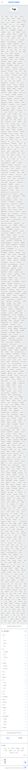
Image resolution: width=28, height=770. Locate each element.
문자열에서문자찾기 (5, 346)
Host (14, 500)
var (6, 463)
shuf (9, 178)
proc (21, 426)
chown (13, 482)
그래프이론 (21, 85)
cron (18, 533)
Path (2, 69)
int (11, 574)
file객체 (8, 244)
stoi (11, 322)
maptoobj (8, 161)
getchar (20, 391)
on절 (14, 303)
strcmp (22, 453)
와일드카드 (10, 586)
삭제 (8, 155)
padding (7, 549)
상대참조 (3, 541)
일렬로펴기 (12, 233)
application (24, 597)
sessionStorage (17, 395)
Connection (4, 508)
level (2, 527)
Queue (25, 122)
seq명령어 (7, 227)
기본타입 (14, 400)
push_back (22, 278)
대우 (16, 535)
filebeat (10, 102)
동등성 (9, 92)
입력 (8, 584)
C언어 (11, 16)
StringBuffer (4, 570)
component (9, 537)
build (13, 613)
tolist (2, 227)
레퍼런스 (3, 149)
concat (23, 512)
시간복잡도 (3, 32)
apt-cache (16, 435)
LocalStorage (13, 471)
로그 (8, 157)
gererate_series (5, 192)
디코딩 (16, 139)
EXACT (18, 430)
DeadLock (22, 480)
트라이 (22, 151)
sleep (23, 77)
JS (15, 660)
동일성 (24, 486)
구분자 (12, 79)
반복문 (2, 51)
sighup (24, 256)
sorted (14, 391)
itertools (13, 108)
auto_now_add (17, 176)
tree (24, 541)
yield (18, 597)
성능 (14, 605)
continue (3, 572)
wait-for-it (24, 211)
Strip (24, 114)
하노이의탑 (3, 348)
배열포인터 (13, 486)
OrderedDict (15, 424)
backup (23, 595)
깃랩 (7, 369)
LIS (12, 426)
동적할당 (22, 580)
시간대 (18, 605)
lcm (8, 106)
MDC (22, 398)
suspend (12, 369)
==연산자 (14, 315)
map (10, 24)
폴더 (2, 597)
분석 (15, 713)
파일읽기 (20, 120)
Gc (5, 38)
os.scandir (15, 198)
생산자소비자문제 (22, 318)
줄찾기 (14, 163)
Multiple (16, 118)
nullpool (3, 164)
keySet (20, 209)
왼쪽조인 (19, 303)
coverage (3, 274)
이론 (15, 688)
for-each (3, 529)
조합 (2, 568)
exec (25, 420)
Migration (15, 589)
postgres (8, 36)
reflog (2, 244)
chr (10, 381)
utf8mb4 (8, 420)
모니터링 (3, 588)
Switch (18, 155)
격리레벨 (3, 85)
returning (17, 459)
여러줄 (11, 396)
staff (13, 529)
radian (8, 580)
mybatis (8, 26)
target (25, 586)
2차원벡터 (3, 283)
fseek (10, 389)
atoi (20, 519)
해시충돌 (20, 88)
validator (15, 474)
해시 (8, 541)
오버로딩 (22, 131)
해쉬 (13, 437)
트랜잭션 (20, 492)
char (19, 572)
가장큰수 (11, 280)
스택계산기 (9, 260)
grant (7, 471)
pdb (9, 445)
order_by (16, 246)
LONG (10, 597)
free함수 (3, 295)
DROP (15, 537)
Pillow (2, 36)
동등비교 (20, 276)
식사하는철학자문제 (5, 297)
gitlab (15, 61)
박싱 (2, 404)
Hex (14, 615)
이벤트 (11, 619)
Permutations (4, 377)
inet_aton (12, 262)
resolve (6, 404)
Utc (12, 584)
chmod (17, 496)
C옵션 (22, 170)
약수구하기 (15, 334)
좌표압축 (3, 86)
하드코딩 (3, 106)
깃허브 (7, 486)
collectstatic (17, 223)
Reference (3, 141)
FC (5, 623)
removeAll (18, 369)
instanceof (3, 455)
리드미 (23, 467)
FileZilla (17, 588)
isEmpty (11, 356)
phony (2, 383)
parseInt (3, 151)
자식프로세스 (4, 202)
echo (2, 609)
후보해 (2, 246)
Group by (3, 560)
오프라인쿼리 (9, 241)
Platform (17, 603)
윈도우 (12, 40)
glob (22, 272)
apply (15, 586)
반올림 (20, 537)
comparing (16, 242)
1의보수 (25, 400)
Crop (7, 476)
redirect (13, 135)
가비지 (15, 478)
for (1, 611)
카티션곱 (10, 328)
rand (6, 558)
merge (25, 75)
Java (2, 16)
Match (12, 531)
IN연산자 (22, 424)
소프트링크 (24, 301)
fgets (18, 124)
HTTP (24, 578)
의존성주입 (3, 395)
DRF (12, 352)
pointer (7, 531)
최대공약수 (3, 46)
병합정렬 (23, 496)
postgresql (23, 20)
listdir (2, 379)
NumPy (23, 44)
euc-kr (10, 455)
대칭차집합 (23, 260)
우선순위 (12, 527)
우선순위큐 (21, 40)
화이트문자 (12, 221)
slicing (14, 420)
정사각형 (3, 500)
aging (2, 471)
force (25, 492)
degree (2, 580)
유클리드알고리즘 (18, 326)
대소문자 (8, 116)
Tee (17, 527)
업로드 (10, 601)
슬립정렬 (22, 330)
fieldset (3, 533)
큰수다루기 (3, 276)
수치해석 (19, 482)
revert (10, 410)
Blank (18, 476)
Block (11, 547)
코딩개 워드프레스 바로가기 (14, 626)
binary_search (13, 344)
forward (16, 461)
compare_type (4, 172)
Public (2, 137)
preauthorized (4, 217)
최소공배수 (3, 114)
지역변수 (17, 570)
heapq (23, 252)
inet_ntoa (3, 363)
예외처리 (7, 591)
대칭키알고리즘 (4, 166)
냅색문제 (16, 350)
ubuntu (8, 613)
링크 (18, 623)
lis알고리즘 (3, 264)
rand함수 (3, 365)
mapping (12, 504)
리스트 (6, 53)
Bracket (24, 469)
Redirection (10, 459)
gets (20, 584)
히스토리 (25, 525)
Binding (3, 552)
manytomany (21, 207)
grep (14, 28)
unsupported (21, 383)
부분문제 (10, 278)
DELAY (9, 621)
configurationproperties (15, 239)
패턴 (2, 619)
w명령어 (3, 235)
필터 (11, 556)
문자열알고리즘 (4, 322)
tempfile (15, 235)
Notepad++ (17, 53)
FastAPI (13, 22)
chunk (2, 480)
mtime (7, 168)
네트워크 (23, 619)
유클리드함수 (4, 272)
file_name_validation (6, 200)
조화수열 (16, 322)
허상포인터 (11, 252)
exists (9, 465)
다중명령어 (10, 184)
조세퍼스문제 (4, 332)
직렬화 (14, 562)
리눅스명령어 (13, 30)
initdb (22, 172)
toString (13, 124)
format (11, 133)
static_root (19, 174)
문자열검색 (20, 346)
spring (2, 22)
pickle (14, 387)
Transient (14, 506)
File (18, 564)
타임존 (8, 469)
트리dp (2, 241)
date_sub (9, 453)
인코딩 (7, 40)
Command (18, 541)
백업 (11, 593)
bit (7, 145)
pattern (3, 155)
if (16, 79)
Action (2, 139)
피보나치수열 (20, 529)
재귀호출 (15, 114)
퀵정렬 (14, 63)
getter (13, 515)
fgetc (2, 467)
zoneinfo (15, 194)
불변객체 (3, 42)
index (15, 49)
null (18, 83)
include (14, 560)
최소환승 (9, 235)
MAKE (24, 51)
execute (3, 451)
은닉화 (23, 515)
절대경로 (3, 65)
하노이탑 (12, 467)
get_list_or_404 (15, 192)
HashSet (20, 46)
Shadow (11, 570)
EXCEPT (14, 385)
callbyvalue (3, 416)
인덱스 (22, 147)
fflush (19, 406)
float (14, 572)
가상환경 (20, 418)
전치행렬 (18, 467)
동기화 (12, 51)
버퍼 (2, 535)
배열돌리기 (17, 55)
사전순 (19, 217)
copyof (18, 289)
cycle (15, 601)
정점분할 (23, 242)
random (16, 48)
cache (24, 482)
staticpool (20, 163)
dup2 (2, 426)
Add (10, 523)
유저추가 (13, 256)
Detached (15, 439)
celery (20, 471)
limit (22, 588)
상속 (6, 605)
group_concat (4, 513)
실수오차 (23, 57)
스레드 (2, 40)
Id (15, 599)
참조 (11, 120)
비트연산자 (7, 67)
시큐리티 (21, 116)
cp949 (19, 422)
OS (1, 24)
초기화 (2, 153)
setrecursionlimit (17, 219)
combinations (14, 412)
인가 (22, 149)
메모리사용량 (9, 480)
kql (22, 180)
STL (22, 28)
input (16, 584)
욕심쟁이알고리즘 (19, 309)
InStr (14, 508)
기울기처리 (3, 209)
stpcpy (16, 280)
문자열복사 (10, 90)
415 (8, 496)
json (25, 591)
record (2, 578)
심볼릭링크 (9, 118)
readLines (17, 356)
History (6, 615)
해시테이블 (14, 488)
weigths (3, 205)
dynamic (24, 535)
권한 (13, 32)
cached (2, 418)
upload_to (18, 168)
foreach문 (9, 375)
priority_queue (9, 342)
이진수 (6, 527)
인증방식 (3, 391)
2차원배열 (21, 59)
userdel (3, 420)
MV (16, 617)
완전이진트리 (17, 301)
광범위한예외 (4, 211)
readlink (19, 256)
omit (10, 225)
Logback (16, 432)
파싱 (6, 81)
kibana (10, 61)
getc (9, 276)
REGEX (14, 677)
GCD (25, 110)
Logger (19, 566)
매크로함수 (10, 416)
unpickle (9, 176)
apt (2, 562)
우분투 (11, 53)
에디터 (14, 593)
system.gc (3, 258)
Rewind (12, 490)
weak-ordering (11, 299)
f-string (15, 85)
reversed (15, 365)
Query (8, 151)
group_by (3, 359)
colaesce (17, 184)
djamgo (11, 186)
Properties (14, 143)
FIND (25, 36)
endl (24, 377)
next (16, 591)
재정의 (10, 449)
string (13, 20)
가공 (2, 582)
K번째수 (15, 92)
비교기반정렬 (12, 332)
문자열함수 (20, 30)
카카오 (7, 607)
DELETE (13, 582)
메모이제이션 (4, 104)
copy (2, 558)
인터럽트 (18, 490)
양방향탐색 (3, 90)
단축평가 (7, 352)
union (15, 149)
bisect (19, 359)
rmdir (8, 367)
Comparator (15, 402)
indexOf (13, 129)
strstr (14, 381)
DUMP (18, 508)
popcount (3, 213)
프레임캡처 (3, 215)
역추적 (21, 408)
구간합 (2, 342)
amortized (9, 86)
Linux (7, 22)
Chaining (9, 447)
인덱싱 (12, 545)
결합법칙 (16, 408)
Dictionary (7, 69)
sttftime (3, 176)
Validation (11, 137)
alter (10, 508)
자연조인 (15, 295)
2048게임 (17, 404)
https (8, 533)
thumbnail (10, 492)
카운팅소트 (16, 260)
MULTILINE (3, 285)
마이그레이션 (8, 589)
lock (2, 591)
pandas (7, 379)
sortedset (12, 172)
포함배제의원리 (22, 287)
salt (7, 523)
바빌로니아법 (23, 297)
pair (26, 473)
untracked (18, 166)
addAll (8, 371)
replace (23, 153)
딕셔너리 (21, 112)
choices (3, 98)
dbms (8, 506)
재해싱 (10, 320)
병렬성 (14, 88)
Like (17, 613)
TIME (5, 621)
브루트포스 (9, 498)
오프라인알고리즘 (18, 241)
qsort (10, 334)
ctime (15, 100)
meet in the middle (5, 281)
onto (15, 396)
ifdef (20, 365)
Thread (18, 26)
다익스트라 (14, 69)
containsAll (15, 371)
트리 (20, 49)
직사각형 (10, 100)
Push (2, 576)
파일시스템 (3, 550)
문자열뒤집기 (15, 244)
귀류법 (6, 120)
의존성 (25, 584)
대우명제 (25, 348)
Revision (21, 474)
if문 (25, 143)
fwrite (2, 504)
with (10, 81)
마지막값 (23, 227)
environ (21, 200)
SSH (18, 135)
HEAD (12, 77)
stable (17, 57)
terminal (3, 584)
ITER (23, 508)
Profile (20, 157)
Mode (16, 547)
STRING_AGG (4, 170)
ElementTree (17, 283)
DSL (25, 500)
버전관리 (13, 502)
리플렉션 (3, 457)
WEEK (7, 153)
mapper (19, 457)
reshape (10, 326)
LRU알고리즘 (22, 317)
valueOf (8, 129)
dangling (18, 252)
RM (1, 517)
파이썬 (6, 16)
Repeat (9, 521)
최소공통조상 (4, 280)
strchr (18, 445)
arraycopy (16, 398)
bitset (20, 114)
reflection (9, 149)
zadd (18, 172)
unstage (25, 166)
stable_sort (4, 96)
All (6, 609)
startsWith (3, 61)
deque (22, 98)
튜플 (2, 67)
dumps (14, 207)
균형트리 (16, 86)
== (18, 521)
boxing (2, 486)
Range (24, 49)
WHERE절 (9, 305)
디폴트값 (17, 188)
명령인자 (22, 402)
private (16, 133)
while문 (13, 451)
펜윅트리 (19, 233)
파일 (14, 81)
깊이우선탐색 (4, 410)
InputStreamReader (6, 566)
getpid (8, 287)
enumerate (24, 510)
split (8, 79)
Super (23, 609)
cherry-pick (23, 361)
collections (17, 98)
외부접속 (3, 422)
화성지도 (14, 276)
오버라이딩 (24, 603)
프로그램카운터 (15, 281)
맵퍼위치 (3, 219)
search (20, 143)
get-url (25, 233)
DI (5, 576)
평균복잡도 (11, 57)
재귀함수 (19, 469)
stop (5, 517)
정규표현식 (19, 36)
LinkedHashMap (5, 110)
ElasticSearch (22, 69)
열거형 (8, 451)
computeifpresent (5, 231)
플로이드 (8, 482)
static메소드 (11, 309)
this (13, 617)
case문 (21, 322)
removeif (18, 205)
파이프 (19, 621)
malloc (20, 434)
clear (11, 145)
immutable (19, 96)
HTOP (9, 114)
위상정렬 (14, 94)
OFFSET (11, 568)
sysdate (3, 447)
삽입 (6, 597)
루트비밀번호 (4, 252)
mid (13, 599)
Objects (3, 498)
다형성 (21, 513)
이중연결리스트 (22, 478)
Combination (4, 396)
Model (13, 609)
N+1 (24, 219)
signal (13, 36)
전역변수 (11, 603)
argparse (7, 94)
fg (11, 564)
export (21, 574)
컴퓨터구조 (18, 578)
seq (7, 139)
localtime (22, 461)
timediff (3, 299)
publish (19, 498)
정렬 (24, 22)
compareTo (12, 104)
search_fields (4, 182)
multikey (21, 194)
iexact (17, 190)
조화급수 (23, 404)
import (16, 574)
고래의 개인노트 (13, 768)
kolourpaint (4, 225)
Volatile (9, 500)
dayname (9, 274)
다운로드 (25, 621)
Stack (9, 576)
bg (1, 603)
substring (3, 131)
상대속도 (25, 217)
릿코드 (9, 266)
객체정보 (16, 307)
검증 (6, 568)
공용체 (2, 490)
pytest (2, 108)
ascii (20, 586)
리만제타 (21, 225)
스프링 (2, 607)
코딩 (14, 635)
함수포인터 (20, 63)
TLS (7, 504)
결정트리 (19, 332)
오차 (2, 574)
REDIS (23, 32)
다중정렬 (3, 55)
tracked (12, 166)
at (10, 615)
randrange (13, 268)
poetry (20, 543)
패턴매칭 (9, 88)
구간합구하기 (15, 231)
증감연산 (22, 307)
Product (15, 519)
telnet (9, 550)
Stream (18, 73)
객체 (20, 51)
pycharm (3, 44)
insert (13, 141)
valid (25, 120)
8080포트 (21, 396)
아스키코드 (11, 517)
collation (23, 465)
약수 (17, 504)
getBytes (3, 375)
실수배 (9, 209)
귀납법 (22, 531)
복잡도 (8, 424)
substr (2, 488)
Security (3, 79)
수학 (17, 40)
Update (17, 619)
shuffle (17, 549)
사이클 (21, 568)
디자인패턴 (13, 153)
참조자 (19, 486)
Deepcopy (20, 473)
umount (23, 432)
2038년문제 (3, 350)
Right (22, 607)
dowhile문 (3, 326)
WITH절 (3, 248)
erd (18, 502)
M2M (7, 484)
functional (23, 435)
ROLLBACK (12, 558)
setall (2, 161)
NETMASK (3, 465)
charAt (21, 412)
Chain (8, 560)
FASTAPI (15, 657)
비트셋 (2, 354)
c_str (2, 94)
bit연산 (2, 301)
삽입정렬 (14, 473)
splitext (15, 200)
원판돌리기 (12, 377)
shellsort (11, 313)
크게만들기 (21, 295)
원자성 (16, 426)
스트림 (7, 512)
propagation (14, 414)
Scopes (23, 356)
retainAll (3, 371)
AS (19, 617)
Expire (14, 457)
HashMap (22, 24)
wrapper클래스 (4, 324)
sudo (2, 120)
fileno (9, 254)
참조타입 (3, 435)
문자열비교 (15, 554)
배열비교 (10, 258)
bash (8, 502)
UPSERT (3, 469)
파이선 (17, 141)
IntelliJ (13, 533)
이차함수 (20, 550)
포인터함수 (19, 447)
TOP (5, 159)
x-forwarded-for (22, 178)
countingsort (4, 344)
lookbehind (20, 182)
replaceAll (19, 129)
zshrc (23, 223)
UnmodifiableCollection (7, 250)
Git (23, 18)
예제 (15, 710)
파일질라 (24, 605)
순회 (9, 46)
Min (24, 157)
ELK (14, 671)
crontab (15, 539)
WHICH (8, 400)
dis (15, 492)
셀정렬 (16, 313)
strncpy (20, 389)
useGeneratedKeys (12, 357)
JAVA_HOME (4, 408)
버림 (24, 457)
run (14, 564)
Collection (23, 613)
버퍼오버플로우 (16, 441)
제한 (2, 615)
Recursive (21, 556)
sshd (17, 545)
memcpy (14, 116)
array (10, 28)
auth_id (9, 219)
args (19, 449)
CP (14, 597)
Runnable (7, 599)
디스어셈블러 (10, 229)
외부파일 (3, 305)
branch (3, 49)
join (24, 38)
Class (5, 601)
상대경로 (9, 44)
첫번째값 (3, 229)
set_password (4, 270)
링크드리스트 (8, 122)
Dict (2, 81)
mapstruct (13, 106)
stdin (21, 118)
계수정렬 (20, 387)
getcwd (3, 256)
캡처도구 (21, 494)
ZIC (16, 250)
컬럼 (25, 589)
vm (1, 601)
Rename (8, 474)
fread (13, 430)
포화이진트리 (9, 301)
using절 (3, 293)
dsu (25, 311)
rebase (16, 145)
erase (10, 463)
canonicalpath (15, 227)
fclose (8, 414)
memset (15, 443)
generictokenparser (13, 264)
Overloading (4, 133)
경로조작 (19, 81)
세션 (19, 562)
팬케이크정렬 (4, 320)
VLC (24, 537)
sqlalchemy (4, 102)
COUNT (16, 568)
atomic (21, 67)
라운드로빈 (13, 418)
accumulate (23, 367)
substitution (15, 367)
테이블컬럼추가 (13, 336)
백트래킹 (10, 48)
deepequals (4, 278)
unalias (8, 457)
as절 (22, 289)
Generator (15, 131)
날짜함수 (23, 502)
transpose (12, 83)
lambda (14, 422)
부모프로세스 (12, 202)
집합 (19, 153)
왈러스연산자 (9, 246)
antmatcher (19, 215)
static (20, 79)
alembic (3, 34)
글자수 (8, 515)
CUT (2, 623)
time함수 (10, 350)
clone (24, 145)
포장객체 (12, 270)
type (21, 554)
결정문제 (16, 328)
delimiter (3, 432)
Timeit (20, 393)
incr (13, 205)
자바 (2, 53)
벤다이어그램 (23, 521)
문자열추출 (20, 315)
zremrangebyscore (14, 170)
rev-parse (15, 161)
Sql (15, 646)
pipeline (13, 125)
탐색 (2, 599)
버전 (9, 617)
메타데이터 (3, 492)
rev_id (22, 159)
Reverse (13, 155)
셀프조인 (14, 406)
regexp (2, 595)
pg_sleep (3, 207)
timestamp (14, 67)
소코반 (12, 541)
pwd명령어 (3, 338)
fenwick (22, 231)
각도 (7, 595)
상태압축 (24, 354)
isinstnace (3, 188)
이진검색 (8, 488)
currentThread (4, 233)
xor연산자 (11, 211)
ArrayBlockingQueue (6, 242)
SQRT (23, 476)
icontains (11, 190)
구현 (5, 20)
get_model (10, 180)
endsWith (16, 102)
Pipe (20, 71)
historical (3, 180)
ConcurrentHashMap (13, 428)
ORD (14, 447)
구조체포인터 (4, 311)
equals (6, 73)
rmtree (14, 178)
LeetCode (20, 94)
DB (16, 51)
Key (24, 79)
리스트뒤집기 (4, 239)
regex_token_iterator (6, 223)
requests (3, 424)
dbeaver (15, 34)
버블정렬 (3, 564)
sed (8, 525)
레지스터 (19, 611)
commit (3, 506)
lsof (13, 510)
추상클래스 (22, 527)
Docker (20, 61)
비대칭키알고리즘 (5, 268)
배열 (23, 26)
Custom (23, 124)
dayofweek (17, 274)
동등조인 (9, 295)
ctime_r (19, 324)
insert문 (3, 260)
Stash (2, 135)
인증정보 (20, 420)
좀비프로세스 (4, 289)
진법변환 (22, 371)
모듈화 (20, 443)
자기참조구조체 (11, 338)
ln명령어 (3, 303)
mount (24, 484)
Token (20, 539)
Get (15, 157)
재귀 (2, 543)
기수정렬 (23, 416)
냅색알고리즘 (23, 350)
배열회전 (9, 441)
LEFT (19, 576)
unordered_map (5, 412)
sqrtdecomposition (6, 318)
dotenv (16, 278)
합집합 (14, 523)
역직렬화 (14, 383)
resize (5, 112)
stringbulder (11, 348)
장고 (9, 38)
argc (11, 404)
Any (23, 562)
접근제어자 (9, 432)
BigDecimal (4, 389)
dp (6, 137)
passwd (15, 550)
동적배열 (21, 34)
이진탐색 (9, 439)
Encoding (3, 586)
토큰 (14, 566)
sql (1, 20)
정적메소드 (3, 309)
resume (20, 560)
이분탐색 (21, 100)
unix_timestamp (5, 393)
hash (22, 65)
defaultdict (9, 98)
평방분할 (15, 318)
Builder (8, 473)
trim (2, 73)
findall (15, 285)
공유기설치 (8, 519)
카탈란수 (11, 272)
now (8, 147)
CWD (8, 588)
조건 (18, 615)
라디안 (19, 593)
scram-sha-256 (5, 221)
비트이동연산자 (16, 354)
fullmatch (21, 203)
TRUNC (12, 578)
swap (9, 510)
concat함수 (12, 324)
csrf (5, 539)
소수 (8, 564)
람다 (23, 137)
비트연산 (3, 63)
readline (3, 118)
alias (19, 525)
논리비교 (14, 346)
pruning (17, 229)
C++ (18, 20)
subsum (20, 385)
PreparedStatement (12, 552)
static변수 (10, 317)
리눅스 (16, 16)
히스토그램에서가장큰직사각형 (16, 340)
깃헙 (2, 406)
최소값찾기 (3, 254)
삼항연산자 (14, 127)
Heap (14, 576)
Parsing (11, 461)
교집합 (19, 523)
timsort (25, 359)
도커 (25, 61)
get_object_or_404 (6, 194)
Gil (14, 498)
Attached (12, 476)
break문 (9, 572)
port (2, 75)
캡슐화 (2, 129)
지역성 (20, 357)
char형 (22, 90)
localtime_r (4, 340)
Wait (11, 49)
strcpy (19, 108)
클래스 (12, 607)
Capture (24, 617)
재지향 (2, 369)
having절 (9, 303)
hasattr (22, 186)
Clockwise (9, 435)
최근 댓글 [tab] (20, 738)
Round (20, 591)
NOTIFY (3, 116)
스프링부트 (20, 42)
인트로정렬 (23, 293)
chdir (7, 256)
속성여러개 (3, 266)
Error (2, 547)
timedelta (3, 317)
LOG (9, 623)
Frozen (24, 599)
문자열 (13, 26)
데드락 (2, 124)
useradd (3, 459)
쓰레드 (7, 51)
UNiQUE (20, 122)
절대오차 (3, 387)
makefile (18, 484)
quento (10, 307)
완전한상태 (22, 246)
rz (1, 428)
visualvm (19, 262)
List (17, 24)
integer (22, 414)
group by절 (16, 320)
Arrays (18, 512)
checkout (3, 147)
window (20, 601)
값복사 (17, 517)
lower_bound (22, 92)
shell (7, 77)
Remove (3, 496)
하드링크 (17, 90)
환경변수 (18, 32)
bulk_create (4, 186)
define (5, 603)
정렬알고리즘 (4, 28)
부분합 (21, 517)
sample (3, 157)
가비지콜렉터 (10, 65)
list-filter (17, 180)
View (25, 547)
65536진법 (21, 336)
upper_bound (4, 59)
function (9, 494)
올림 (19, 599)
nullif (8, 402)
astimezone (18, 164)
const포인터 (19, 299)
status (22, 135)
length (9, 131)
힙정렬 (2, 437)
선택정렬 (21, 506)
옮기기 (7, 547)
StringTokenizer (5, 143)
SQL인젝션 (23, 533)
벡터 (22, 615)
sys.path (9, 85)
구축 (14, 694)
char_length (12, 311)
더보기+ (24, 755)
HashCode (19, 110)
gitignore (24, 104)
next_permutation (16, 363)
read (21, 545)
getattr (16, 186)
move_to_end (23, 375)
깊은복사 (13, 110)
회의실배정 (3, 373)
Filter (9, 32)
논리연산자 (3, 525)
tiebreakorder (22, 254)
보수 (9, 609)
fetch (22, 582)
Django (19, 18)
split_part (10, 188)
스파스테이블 (12, 291)
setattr (25, 174)
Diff (2, 122)
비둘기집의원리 (23, 328)
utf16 (11, 59)
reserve (3, 473)
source (2, 482)
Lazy (8, 125)
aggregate (16, 410)
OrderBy (3, 441)
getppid (3, 287)
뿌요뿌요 (18, 607)
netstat (12, 73)
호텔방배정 (15, 266)
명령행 (2, 463)
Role (15, 556)
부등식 (2, 476)
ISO (23, 566)
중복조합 (3, 515)
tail (23, 576)
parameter (24, 73)
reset (25, 601)
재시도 (2, 556)
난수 (11, 513)
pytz (9, 213)
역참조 (21, 313)
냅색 (2, 352)
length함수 (19, 311)
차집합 (2, 523)
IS (1, 621)
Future (17, 531)
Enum (25, 48)
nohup (22, 504)
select (25, 560)
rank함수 (8, 383)
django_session (5, 203)
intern (2, 434)
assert (2, 519)
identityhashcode (19, 352)
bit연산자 (17, 211)
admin (25, 71)
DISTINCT (19, 558)
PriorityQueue (4, 262)
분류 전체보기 (14, 631)
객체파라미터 (13, 217)
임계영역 (7, 426)
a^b (9, 363)
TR (19, 535)
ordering (3, 367)
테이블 (13, 159)
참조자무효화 (4, 334)
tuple (16, 71)
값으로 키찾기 (21, 237)
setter (18, 515)
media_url (11, 174)
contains (3, 127)
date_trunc (12, 182)
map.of (9, 205)
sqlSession (20, 373)
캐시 (7, 578)
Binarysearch (16, 465)
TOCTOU (3, 357)
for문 (8, 127)
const (9, 554)
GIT (14, 674)
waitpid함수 (4, 313)
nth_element (4, 330)
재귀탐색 (24, 196)
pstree (14, 359)
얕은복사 (9, 63)
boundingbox (11, 215)
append (3, 125)
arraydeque (10, 164)
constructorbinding (6, 237)
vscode (2, 385)
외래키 (14, 455)
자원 (24, 611)
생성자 (21, 133)
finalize (15, 434)
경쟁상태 (9, 34)
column (25, 125)
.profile (3, 414)
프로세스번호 (22, 285)
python (8, 18)
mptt (9, 196)
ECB (14, 521)
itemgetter (14, 393)
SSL (12, 147)
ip (1, 159)
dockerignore (15, 213)
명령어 (5, 24)
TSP (12, 591)
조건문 (20, 75)
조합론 (2, 478)
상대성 (12, 496)
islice (2, 168)
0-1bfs (25, 291)
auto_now (3, 178)
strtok (8, 529)
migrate (19, 451)
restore (17, 595)
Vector (19, 38)
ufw (16, 112)
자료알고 (14, 663)
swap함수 (8, 443)
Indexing (3, 439)
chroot (2, 443)
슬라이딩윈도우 (4, 83)
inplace (14, 237)
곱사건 (24, 239)
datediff (3, 453)
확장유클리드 (19, 270)
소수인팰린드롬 (10, 248)
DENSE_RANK (23, 439)
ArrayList (7, 75)
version (25, 139)
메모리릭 (16, 480)
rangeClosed (4, 190)
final (10, 605)
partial (20, 552)
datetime (17, 65)
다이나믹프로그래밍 (11, 42)
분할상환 (3, 494)
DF (7, 593)
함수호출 (24, 449)
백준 (9, 20)
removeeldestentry (6, 163)
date (2, 589)
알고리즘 (21, 16)
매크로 (24, 593)
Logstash (20, 106)
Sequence (3, 521)
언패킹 (8, 361)
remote (23, 549)
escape (2, 613)
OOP (5, 510)
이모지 (7, 124)
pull (18, 582)
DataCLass (11, 289)
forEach (3, 502)
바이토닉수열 (4, 307)
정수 (23, 572)
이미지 (13, 623)
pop (9, 159)
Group (7, 135)
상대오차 (9, 387)
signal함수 (9, 283)
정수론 (14, 122)
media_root (4, 174)
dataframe (3, 100)
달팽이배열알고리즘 (5, 315)
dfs (1, 38)
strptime (22, 264)
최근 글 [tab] (7, 738)
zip (9, 141)
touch (18, 609)
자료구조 (13, 18)
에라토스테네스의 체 (20, 437)
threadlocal (20, 500)
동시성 (18, 104)
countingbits (15, 297)
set (18, 28)
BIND (8, 545)
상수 (2, 605)
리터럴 (9, 395)
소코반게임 (17, 293)
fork (20, 145)
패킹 (2, 531)
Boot (21, 547)
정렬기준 (16, 258)
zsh (23, 108)
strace (9, 359)
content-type (21, 381)
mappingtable (16, 196)
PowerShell (4, 554)
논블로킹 (17, 272)
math (7, 556)
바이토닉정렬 (16, 305)
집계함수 (8, 385)
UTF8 (9, 539)
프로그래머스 (12, 96)
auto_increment (18, 463)
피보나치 (12, 484)
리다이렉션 (10, 71)
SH (9, 535)
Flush (13, 469)
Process (7, 574)
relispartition (14, 203)
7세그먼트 (3, 402)
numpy (15, 721)
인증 (5, 611)
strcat (14, 389)
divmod (3, 361)
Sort (7, 30)
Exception (3, 71)
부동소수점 (3, 48)
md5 (2, 549)
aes (20, 139)
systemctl (8, 434)
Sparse (2, 474)
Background (9, 478)
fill (1, 112)
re (12, 535)
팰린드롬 (10, 373)
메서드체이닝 (22, 244)
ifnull (10, 398)
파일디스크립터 (4, 381)
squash (2, 400)
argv (15, 373)
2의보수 (19, 400)
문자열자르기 (16, 44)
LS (1, 539)
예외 (21, 48)
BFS (26, 34)
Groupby (9, 391)
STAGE (2, 593)
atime (12, 168)
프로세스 (13, 38)
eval (6, 562)
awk (25, 471)
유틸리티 (13, 580)
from (13, 611)
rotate (20, 455)
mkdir (7, 418)
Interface (10, 543)
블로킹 (2, 537)
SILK (23, 498)
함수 (21, 589)
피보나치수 (3, 328)
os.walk (3, 198)
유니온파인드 (4, 57)
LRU (15, 317)
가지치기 (19, 125)
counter (17, 147)
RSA (15, 120)
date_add (15, 453)
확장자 (11, 139)
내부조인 (17, 416)
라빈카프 (23, 320)
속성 (6, 535)
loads (8, 207)
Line (9, 611)
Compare (17, 77)
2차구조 (23, 441)
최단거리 (11, 112)
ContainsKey (4, 449)
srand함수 (14, 287)
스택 (7, 49)
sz (24, 426)
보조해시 (15, 254)
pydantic (9, 198)
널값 (21, 266)
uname (16, 375)
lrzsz (5, 428)
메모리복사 (18, 348)
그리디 (15, 59)
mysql (2, 18)
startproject (24, 213)
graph (2, 484)
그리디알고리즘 (14, 361)
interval (24, 430)
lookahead (3, 184)
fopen (7, 467)
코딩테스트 (18, 22)
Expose (8, 422)
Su (25, 529)
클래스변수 (19, 379)
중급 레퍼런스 (14, 716)
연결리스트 (21, 488)
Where (12, 595)
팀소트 (22, 83)
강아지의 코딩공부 (14, 2)
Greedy (13, 445)
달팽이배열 (3, 445)
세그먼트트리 (10, 55)
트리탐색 (19, 291)
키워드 (14, 621)
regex (2, 26)
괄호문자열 (17, 342)
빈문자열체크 (4, 356)
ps (14, 24)
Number (16, 513)
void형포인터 (10, 293)
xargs (23, 445)
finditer (10, 285)
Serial (9, 562)
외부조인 (23, 102)
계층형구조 (3, 196)
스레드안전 (19, 338)
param (2, 512)
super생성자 (4, 461)
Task (12, 549)
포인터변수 (22, 86)
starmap (15, 209)
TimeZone (14, 75)
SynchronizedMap (5, 430)
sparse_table (4, 291)
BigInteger (7, 406)
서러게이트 (20, 268)
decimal (21, 127)
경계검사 (23, 274)
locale (17, 510)
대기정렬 (16, 330)
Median (25, 365)
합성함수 (19, 377)
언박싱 (10, 408)
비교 (18, 159)
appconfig (19, 202)
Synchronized (15, 151)
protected (13, 525)
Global (12, 512)
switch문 (23, 570)
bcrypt (7, 108)
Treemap (14, 46)
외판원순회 (8, 354)
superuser (3, 617)
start (12, 588)
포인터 (2, 30)
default (2, 77)
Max (11, 157)
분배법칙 (25, 523)
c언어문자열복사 (4, 336)
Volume (3, 545)
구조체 (7, 490)
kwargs (9, 365)
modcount (21, 250)
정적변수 (8, 437)
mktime (13, 379)
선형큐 (10, 330)
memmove (3, 92)
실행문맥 (15, 225)
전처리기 (7, 582)
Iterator (18, 137)
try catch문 (22, 258)
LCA (15, 449)
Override (15, 494)
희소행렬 (3, 88)
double (2, 145)
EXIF (15, 543)
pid (25, 118)
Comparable (4, 398)
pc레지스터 (23, 281)
